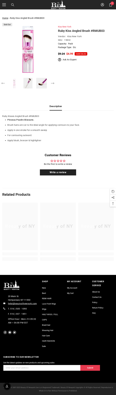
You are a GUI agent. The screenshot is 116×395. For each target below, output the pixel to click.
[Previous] (3, 83)
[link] (20, 253)
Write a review (58, 172)
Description (56, 106)
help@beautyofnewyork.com (22, 303)
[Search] (12, 5)
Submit (90, 368)
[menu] (4, 5)
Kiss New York (64, 26)
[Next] (52, 83)
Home (5, 18)
